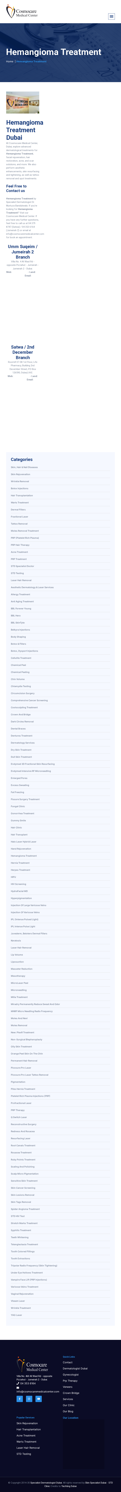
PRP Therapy (18, 1110)
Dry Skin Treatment (21, 750)
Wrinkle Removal (20, 481)
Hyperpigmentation (21, 898)
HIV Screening (18, 884)
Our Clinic (69, 1405)
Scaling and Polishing (23, 1167)
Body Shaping (18, 637)
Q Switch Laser (19, 1117)
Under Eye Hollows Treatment (27, 1273)
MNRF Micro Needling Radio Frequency (32, 1011)
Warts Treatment (20, 502)
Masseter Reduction (21, 969)
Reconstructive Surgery (23, 1124)
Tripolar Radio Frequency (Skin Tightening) (34, 1266)
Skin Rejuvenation (20, 474)
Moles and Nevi (19, 1018)
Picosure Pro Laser (21, 1068)
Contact (67, 1362)
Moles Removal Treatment (25, 531)
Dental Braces (18, 729)
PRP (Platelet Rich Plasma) (25, 538)
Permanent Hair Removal (24, 1061)
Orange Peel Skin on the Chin (27, 1054)
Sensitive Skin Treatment (24, 1181)
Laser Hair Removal (21, 580)
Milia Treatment (19, 997)
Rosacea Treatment (21, 1152)
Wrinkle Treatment (21, 1308)
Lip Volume (17, 955)
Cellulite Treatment (21, 658)
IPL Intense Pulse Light (23, 926)
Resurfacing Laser (20, 1138)
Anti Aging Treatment (22, 601)
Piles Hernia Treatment (23, 1089)
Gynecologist (71, 1374)
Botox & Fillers (18, 644)
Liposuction (17, 962)
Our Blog (68, 1411)
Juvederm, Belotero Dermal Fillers (29, 933)
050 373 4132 (21, 376)
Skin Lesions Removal (22, 1195)
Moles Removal (19, 1025)
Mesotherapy (18, 976)
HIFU (13, 877)
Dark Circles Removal (22, 721)
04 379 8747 (19, 379)
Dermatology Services (23, 743)
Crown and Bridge (21, 714)
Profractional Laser (21, 1103)
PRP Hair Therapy (20, 545)
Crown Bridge (71, 1393)
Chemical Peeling (20, 672)
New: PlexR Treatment (22, 1032)
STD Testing (17, 573)
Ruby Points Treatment (23, 1160)
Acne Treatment (19, 552)
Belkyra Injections (20, 630)
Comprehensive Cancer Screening (29, 700)
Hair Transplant (19, 835)
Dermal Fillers (18, 510)
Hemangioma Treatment (24, 856)
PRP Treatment (19, 559)
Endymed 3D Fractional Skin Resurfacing (33, 764)
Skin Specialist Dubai (95, 1482)
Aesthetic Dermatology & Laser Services (32, 587)
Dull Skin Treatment (21, 757)
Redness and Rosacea (23, 1131)
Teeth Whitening (20, 1237)
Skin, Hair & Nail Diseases (24, 467)
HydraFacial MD (19, 891)
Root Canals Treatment (23, 1145)
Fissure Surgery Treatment (25, 799)
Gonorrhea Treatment (22, 813)
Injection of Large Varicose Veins (28, 905)
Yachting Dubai (69, 1486)
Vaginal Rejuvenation (22, 1294)
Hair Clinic (16, 827)
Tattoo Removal (19, 524)
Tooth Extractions (20, 1258)
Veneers (67, 1386)
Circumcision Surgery (23, 693)
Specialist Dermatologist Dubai (46, 1482)
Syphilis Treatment (21, 1230)
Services (68, 1399)
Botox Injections (19, 488)
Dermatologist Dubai (75, 1368)
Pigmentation (18, 1082)
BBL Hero (16, 616)
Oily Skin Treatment (21, 1046)
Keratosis (16, 941)
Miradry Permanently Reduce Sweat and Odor (35, 1004)
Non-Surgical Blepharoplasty (26, 1039)
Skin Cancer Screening (23, 1188)
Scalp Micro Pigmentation (25, 1174)
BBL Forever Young (21, 608)
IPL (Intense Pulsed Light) (24, 919)
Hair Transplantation (22, 495)
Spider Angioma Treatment (25, 1209)
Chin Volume (18, 679)
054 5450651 (19, 272)
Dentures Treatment (21, 736)
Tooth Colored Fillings (23, 1251)
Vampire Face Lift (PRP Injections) (29, 1280)
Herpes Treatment (20, 870)
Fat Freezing (17, 792)
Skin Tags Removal (21, 1202)
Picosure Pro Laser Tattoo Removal (29, 1075)
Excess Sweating (20, 785)
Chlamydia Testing (21, 686)
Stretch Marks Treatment (24, 1223)
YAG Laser (16, 1315)
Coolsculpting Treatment (24, 707)
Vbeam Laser (18, 1301)
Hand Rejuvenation (21, 849)
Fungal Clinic (18, 806)
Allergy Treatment (20, 594)
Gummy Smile (18, 820)
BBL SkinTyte (18, 623)
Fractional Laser (19, 517)
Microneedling (19, 990)
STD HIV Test (18, 1216)
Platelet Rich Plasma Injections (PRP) (30, 1096)
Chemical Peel (18, 665)
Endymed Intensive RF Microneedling (31, 771)
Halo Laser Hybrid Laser (23, 842)
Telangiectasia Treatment (24, 1244)
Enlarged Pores (19, 778)
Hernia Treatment (20, 863)
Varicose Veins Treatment (24, 1287)
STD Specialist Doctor (22, 566)
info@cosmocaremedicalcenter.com (26, 279)
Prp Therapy (70, 1380)
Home (9, 61)
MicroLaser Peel (19, 983)
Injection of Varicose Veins (25, 912)
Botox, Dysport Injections (24, 651)
